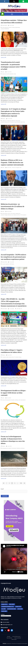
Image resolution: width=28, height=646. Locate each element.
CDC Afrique (13, 213)
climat (18, 606)
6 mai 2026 (9, 397)
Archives (2, 614)
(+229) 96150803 (5, 622)
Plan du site (14, 639)
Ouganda (17, 167)
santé (4, 611)
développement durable (6, 448)
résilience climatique (20, 448)
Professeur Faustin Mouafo (15, 122)
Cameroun (4, 120)
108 (21, 483)
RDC (20, 167)
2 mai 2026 (9, 446)
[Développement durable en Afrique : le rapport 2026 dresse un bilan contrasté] (14, 410)
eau (3, 608)
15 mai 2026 (11, 262)
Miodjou (3, 118)
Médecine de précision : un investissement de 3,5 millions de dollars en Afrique (12, 206)
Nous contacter (17, 637)
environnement (11, 608)
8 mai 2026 (9, 355)
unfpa (15, 73)
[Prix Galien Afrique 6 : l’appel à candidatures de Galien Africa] (14, 367)
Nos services (9, 637)
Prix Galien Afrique (17, 357)
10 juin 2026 (11, 25)
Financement (13, 448)
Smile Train (23, 122)
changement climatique (7, 606)
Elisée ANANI (4, 25)
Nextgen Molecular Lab (9, 214)
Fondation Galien (5, 357)
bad (6, 73)
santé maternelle (10, 73)
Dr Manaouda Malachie (10, 120)
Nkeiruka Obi (7, 122)
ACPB (10, 264)
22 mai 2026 (9, 167)
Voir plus (3, 57)
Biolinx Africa (7, 213)
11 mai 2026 (11, 308)
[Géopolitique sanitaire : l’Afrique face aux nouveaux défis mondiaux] (14, 39)
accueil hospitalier (5, 264)
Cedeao (13, 27)
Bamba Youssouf (8, 27)
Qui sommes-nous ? (16, 636)
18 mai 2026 (9, 211)
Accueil (8, 636)
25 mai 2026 (9, 118)
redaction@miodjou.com (7, 624)
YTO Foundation (23, 214)
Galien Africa (11, 357)
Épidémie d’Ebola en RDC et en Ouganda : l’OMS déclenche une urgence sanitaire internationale (12, 162)
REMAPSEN (6, 28)
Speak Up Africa (17, 214)
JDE (17, 308)
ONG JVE (20, 308)
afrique (3, 27)
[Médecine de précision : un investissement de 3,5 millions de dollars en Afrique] (14, 225)
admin (3, 71)
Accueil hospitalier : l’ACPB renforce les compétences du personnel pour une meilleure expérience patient (13, 257)
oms (15, 167)
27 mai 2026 (9, 71)
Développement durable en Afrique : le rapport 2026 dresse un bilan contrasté (13, 393)
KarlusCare (14, 643)
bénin (13, 264)
